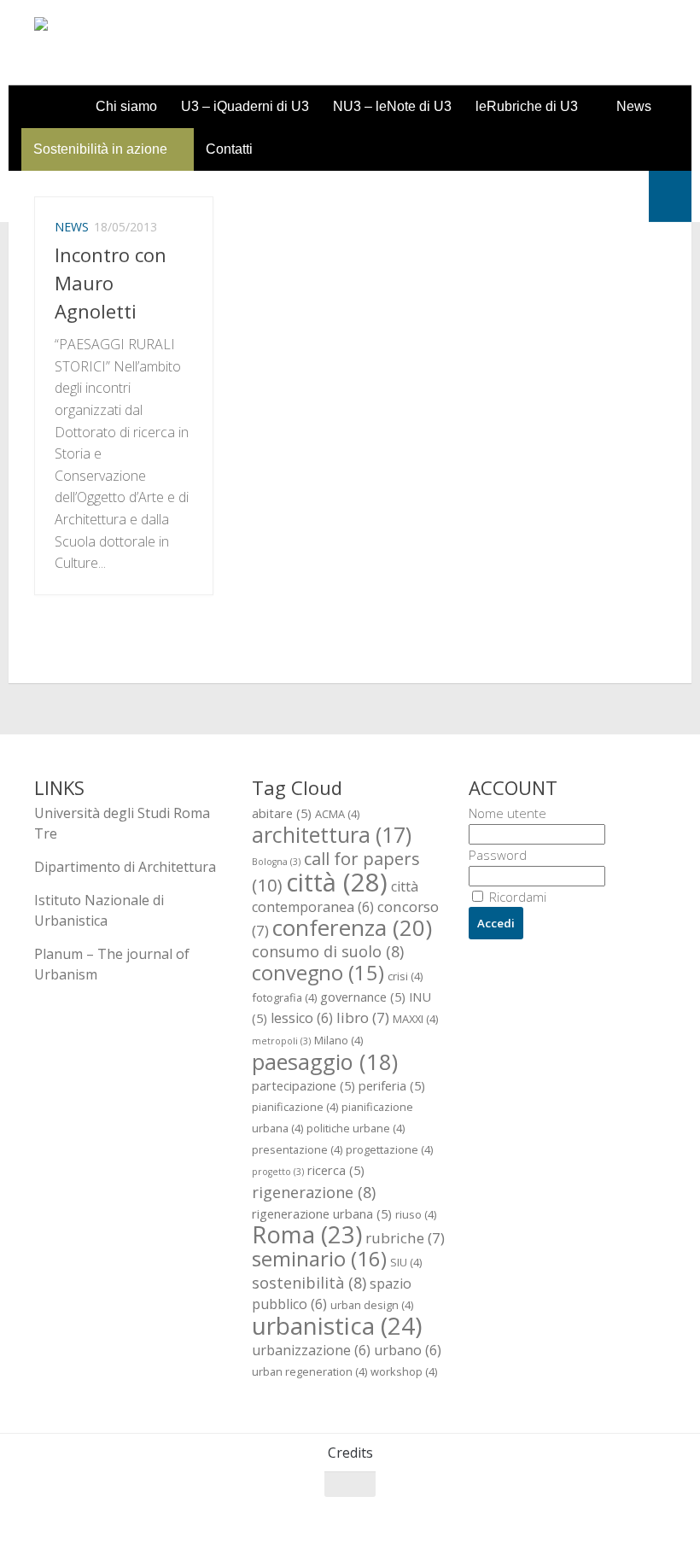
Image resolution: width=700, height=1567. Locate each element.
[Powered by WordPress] (103, 1531)
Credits (350, 1452)
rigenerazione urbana (322, 1213)
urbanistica (337, 1325)
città (337, 882)
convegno (318, 972)
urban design (371, 1305)
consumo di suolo (328, 951)
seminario (319, 1258)
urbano (407, 1350)
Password (498, 854)
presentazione (297, 1149)
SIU (406, 1262)
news (72, 227)
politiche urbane (355, 1128)
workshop (403, 1371)
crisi (405, 976)
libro (362, 1017)
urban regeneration (309, 1371)
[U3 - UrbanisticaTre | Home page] (131, 42)
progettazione (389, 1149)
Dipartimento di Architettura (125, 866)
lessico (302, 1018)
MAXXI (415, 1018)
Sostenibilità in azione (100, 149)
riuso (415, 1214)
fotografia (284, 997)
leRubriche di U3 (526, 106)
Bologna (276, 862)
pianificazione (295, 1106)
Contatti (229, 149)
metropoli (281, 1041)
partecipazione (303, 1085)
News (633, 106)
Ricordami (516, 896)
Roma (307, 1234)
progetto (278, 1172)
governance (362, 996)
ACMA (337, 814)
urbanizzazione (311, 1350)
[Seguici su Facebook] (562, 1517)
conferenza (352, 927)
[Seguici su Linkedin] (654, 1517)
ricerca (336, 1169)
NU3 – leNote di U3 (392, 106)
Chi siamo (126, 106)
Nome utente (507, 813)
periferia (392, 1085)
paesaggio (325, 1061)
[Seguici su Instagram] (623, 1517)
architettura (331, 834)
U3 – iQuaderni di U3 (245, 106)
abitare (282, 813)
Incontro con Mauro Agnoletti (110, 283)
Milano (338, 1040)
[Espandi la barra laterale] (670, 196)
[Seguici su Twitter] (592, 1517)
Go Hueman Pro (245, 1531)
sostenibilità (309, 1282)
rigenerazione (314, 1191)
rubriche (405, 1238)
